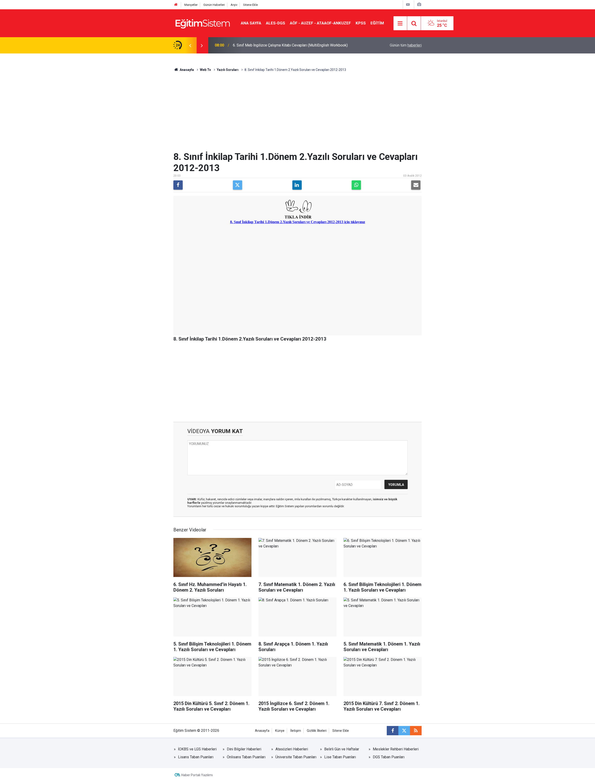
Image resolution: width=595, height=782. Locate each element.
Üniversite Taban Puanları (295, 757)
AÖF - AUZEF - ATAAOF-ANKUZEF (320, 23)
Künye (279, 731)
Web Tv (205, 70)
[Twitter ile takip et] (404, 730)
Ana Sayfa (251, 23)
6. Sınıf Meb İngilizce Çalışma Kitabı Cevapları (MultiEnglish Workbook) (290, 45)
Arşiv (234, 5)
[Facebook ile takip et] (392, 730)
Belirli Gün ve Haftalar (341, 749)
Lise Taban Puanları (340, 757)
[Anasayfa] (175, 5)
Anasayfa (186, 70)
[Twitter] (237, 185)
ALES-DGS (275, 23)
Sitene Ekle (250, 5)
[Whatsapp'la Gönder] (356, 185)
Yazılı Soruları (227, 70)
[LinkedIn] (297, 185)
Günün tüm (406, 45)
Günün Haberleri (214, 5)
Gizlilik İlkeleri (317, 731)
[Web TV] (407, 4)
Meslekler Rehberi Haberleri (396, 749)
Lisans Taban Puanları (195, 757)
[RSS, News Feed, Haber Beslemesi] (416, 730)
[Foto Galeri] (419, 4)
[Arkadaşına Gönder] (415, 185)
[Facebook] (178, 185)
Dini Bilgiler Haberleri (244, 749)
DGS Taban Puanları (388, 757)
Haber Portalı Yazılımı (197, 775)
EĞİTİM (377, 23)
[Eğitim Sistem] (202, 23)
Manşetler (191, 5)
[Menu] (400, 23)
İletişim (295, 731)
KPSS (361, 23)
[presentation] (190, 45)
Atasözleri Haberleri (291, 749)
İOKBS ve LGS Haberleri (197, 749)
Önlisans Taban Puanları (246, 757)
